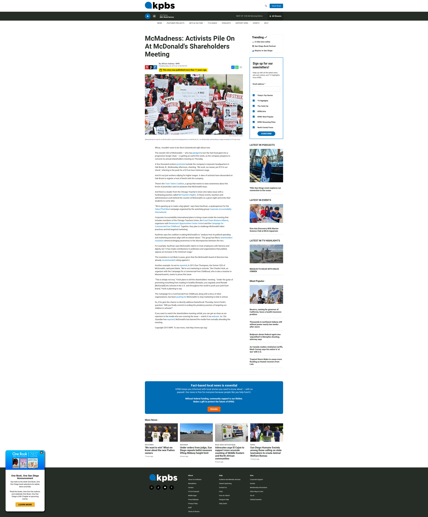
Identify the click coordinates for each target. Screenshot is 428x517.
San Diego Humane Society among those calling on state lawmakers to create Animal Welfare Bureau (266, 451)
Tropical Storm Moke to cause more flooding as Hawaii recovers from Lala (266, 361)
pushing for (181, 297)
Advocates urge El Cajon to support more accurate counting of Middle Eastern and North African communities (229, 453)
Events (256, 23)
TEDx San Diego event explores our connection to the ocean (265, 189)
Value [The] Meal (162, 209)
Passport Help (224, 499)
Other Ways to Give (256, 491)
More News (151, 420)
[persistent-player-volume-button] (154, 16)
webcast (215, 316)
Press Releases (193, 499)
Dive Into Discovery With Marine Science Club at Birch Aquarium (264, 229)
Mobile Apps (192, 495)
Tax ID (252, 495)
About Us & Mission (195, 479)
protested (181, 164)
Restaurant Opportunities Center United (186, 223)
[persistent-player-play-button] (147, 16)
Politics (252, 445)
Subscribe (266, 133)
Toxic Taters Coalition (174, 183)
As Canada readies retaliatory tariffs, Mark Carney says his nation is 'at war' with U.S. (266, 349)
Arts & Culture (196, 23)
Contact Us (223, 487)
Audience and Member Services (229, 479)
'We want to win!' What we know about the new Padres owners (160, 450)
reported (183, 265)
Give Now (276, 5)
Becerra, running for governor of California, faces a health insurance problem (265, 312)
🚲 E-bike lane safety (261, 42)
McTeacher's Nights (187, 195)
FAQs (221, 491)
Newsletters (192, 483)
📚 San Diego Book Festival (264, 46)
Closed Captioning (225, 483)
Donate (214, 409)
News (159, 23)
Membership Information (258, 487)
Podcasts (226, 23)
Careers (190, 487)
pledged (196, 153)
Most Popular (257, 281)
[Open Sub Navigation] (164, 23)
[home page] (160, 6)
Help (266, 23)
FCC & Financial (193, 491)
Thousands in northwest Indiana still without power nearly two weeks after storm (266, 324)
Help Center (223, 503)
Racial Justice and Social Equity (225, 445)
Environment (184, 445)
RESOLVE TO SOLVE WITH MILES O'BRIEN (264, 270)
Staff (190, 507)
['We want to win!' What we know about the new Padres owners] (161, 432)
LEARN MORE (25, 504)
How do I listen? (224, 495)
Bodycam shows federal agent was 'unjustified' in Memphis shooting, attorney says (265, 336)
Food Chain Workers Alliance (215, 220)
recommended (168, 260)
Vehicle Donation (256, 499)
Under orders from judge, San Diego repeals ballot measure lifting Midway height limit (196, 450)
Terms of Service (193, 511)
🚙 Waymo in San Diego (262, 50)
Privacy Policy (193, 503)
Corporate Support (256, 479)
